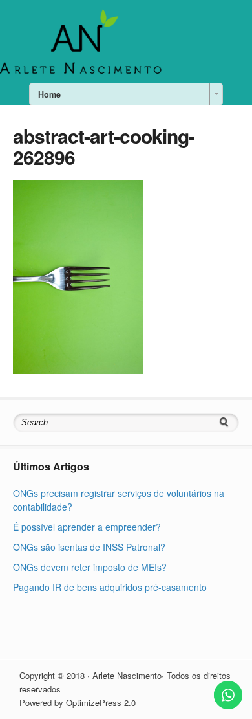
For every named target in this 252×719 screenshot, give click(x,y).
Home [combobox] (49, 94)
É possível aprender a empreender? (87, 526)
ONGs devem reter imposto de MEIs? (90, 566)
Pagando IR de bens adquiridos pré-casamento (110, 587)
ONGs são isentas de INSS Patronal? (89, 546)
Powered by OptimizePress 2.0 (77, 702)
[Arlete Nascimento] (81, 72)
